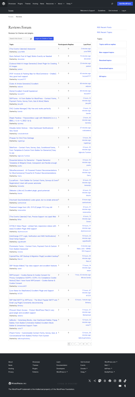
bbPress (108, 368)
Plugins (34, 368)
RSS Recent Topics (104, 32)
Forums (10, 10)
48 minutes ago (85, 83)
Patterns (35, 372)
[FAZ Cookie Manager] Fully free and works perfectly (30, 108)
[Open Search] (112, 3)
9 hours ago (86, 199)
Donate (84, 368)
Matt (107, 365)
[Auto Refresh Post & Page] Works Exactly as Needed (30, 56)
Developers (61, 368)
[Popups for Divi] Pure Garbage (21, 138)
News (10, 365)
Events (83, 365)
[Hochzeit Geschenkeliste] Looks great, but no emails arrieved (33, 200)
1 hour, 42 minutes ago (83, 275)
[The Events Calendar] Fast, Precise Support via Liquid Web (32, 217)
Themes (35, 365)
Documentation (62, 365)
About (10, 362)
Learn (58, 362)
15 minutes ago (85, 56)
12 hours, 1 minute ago (83, 300)
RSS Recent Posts (104, 27)
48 (83, 344)
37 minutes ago (85, 128)
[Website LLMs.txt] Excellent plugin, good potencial (29, 190)
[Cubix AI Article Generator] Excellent (23, 84)
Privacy (11, 372)
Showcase (36, 362)
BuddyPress (110, 372)
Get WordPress (125, 4)
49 (87, 344)
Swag (83, 372)
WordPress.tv (62, 372)
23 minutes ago (85, 63)
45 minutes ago (85, 73)
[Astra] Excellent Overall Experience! (23, 91)
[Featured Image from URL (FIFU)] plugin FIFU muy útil (30, 207)
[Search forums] (31, 38)
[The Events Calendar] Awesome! (22, 49)
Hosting (11, 368)
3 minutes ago (86, 48)
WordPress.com (111, 362)
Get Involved (85, 362)
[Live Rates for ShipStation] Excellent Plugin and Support (31, 291)
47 (80, 344)
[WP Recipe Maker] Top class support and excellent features (33, 266)
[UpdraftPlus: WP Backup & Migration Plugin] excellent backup (33, 256)
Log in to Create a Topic (43, 38)
